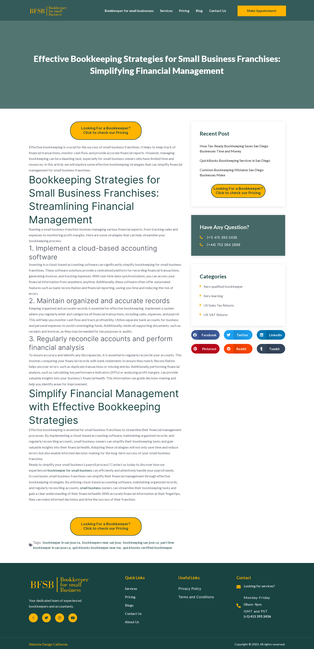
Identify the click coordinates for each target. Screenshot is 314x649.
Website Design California (48, 644)
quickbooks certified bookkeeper (147, 547)
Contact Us (217, 11)
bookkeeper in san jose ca (61, 542)
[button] (205, 335)
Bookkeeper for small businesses (129, 11)
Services (166, 11)
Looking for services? (259, 586)
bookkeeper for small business (69, 470)
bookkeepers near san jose (101, 542)
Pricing (184, 11)
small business (90, 488)
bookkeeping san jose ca (141, 542)
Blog (199, 11)
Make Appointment (261, 11)
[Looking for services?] (238, 587)
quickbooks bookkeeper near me (96, 547)
